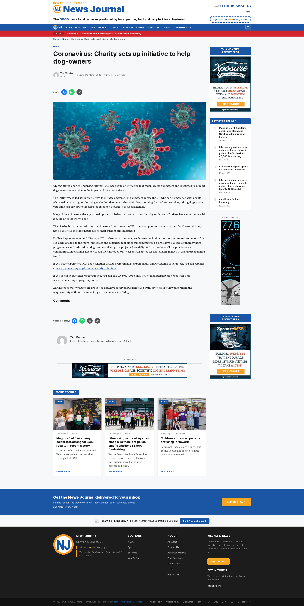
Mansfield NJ (183, 27)
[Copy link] (79, 92)
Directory (153, 27)
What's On (133, 558)
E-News (140, 27)
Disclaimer (188, 602)
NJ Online (80, 27)
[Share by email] (90, 321)
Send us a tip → (215, 585)
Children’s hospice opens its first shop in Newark (233, 168)
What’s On (104, 27)
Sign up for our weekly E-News (230, 19)
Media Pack (174, 563)
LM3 (224, 602)
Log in (247, 11)
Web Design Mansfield (131, 602)
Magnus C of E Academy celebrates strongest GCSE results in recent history (104, 33)
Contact (167, 27)
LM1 (208, 602)
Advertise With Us (177, 552)
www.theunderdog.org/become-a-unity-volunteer (86, 268)
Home (69, 27)
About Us (172, 541)
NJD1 (232, 602)
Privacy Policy (155, 602)
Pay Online (173, 574)
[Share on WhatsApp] (72, 92)
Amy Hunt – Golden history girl (229, 201)
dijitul (116, 602)
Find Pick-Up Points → (194, 521)
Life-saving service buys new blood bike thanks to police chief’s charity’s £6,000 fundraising (233, 152)
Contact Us (173, 547)
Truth (170, 569)
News (92, 27)
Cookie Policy (172, 602)
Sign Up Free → (236, 501)
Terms (200, 602)
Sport (116, 27)
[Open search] (248, 27)
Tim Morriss (77, 337)
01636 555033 (236, 6)
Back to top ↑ (244, 602)
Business (128, 27)
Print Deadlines (175, 558)
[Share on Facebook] (64, 92)
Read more (61, 471)
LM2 (216, 602)
